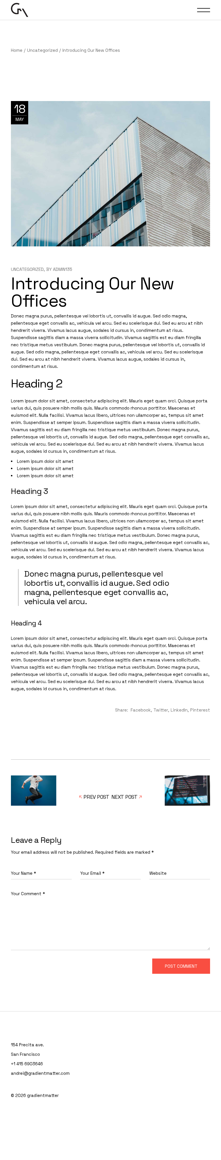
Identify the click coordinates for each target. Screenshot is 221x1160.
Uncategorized (42, 50)
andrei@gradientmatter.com (40, 1073)
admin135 (62, 269)
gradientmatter (43, 1095)
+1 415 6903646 (27, 1063)
